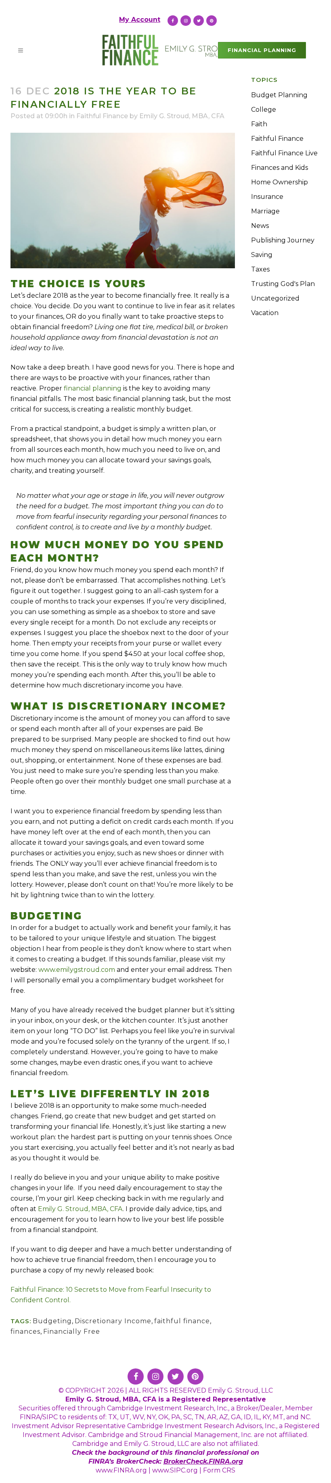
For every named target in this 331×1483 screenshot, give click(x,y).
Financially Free (71, 1331)
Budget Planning (279, 95)
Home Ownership (279, 182)
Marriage (265, 211)
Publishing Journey (282, 240)
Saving (261, 255)
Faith (259, 124)
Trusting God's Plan (283, 284)
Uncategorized (275, 298)
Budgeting (52, 1321)
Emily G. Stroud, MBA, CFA (181, 116)
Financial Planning (262, 50)
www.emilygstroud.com (76, 969)
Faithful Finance (102, 116)
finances (25, 1331)
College (263, 109)
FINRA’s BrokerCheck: (125, 1461)
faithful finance (182, 1321)
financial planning (93, 388)
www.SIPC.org (175, 1470)
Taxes (260, 269)
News (260, 226)
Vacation (265, 313)
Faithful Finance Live (284, 153)
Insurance (267, 197)
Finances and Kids (279, 167)
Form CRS (219, 1470)
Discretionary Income (113, 1321)
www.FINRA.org (121, 1470)
